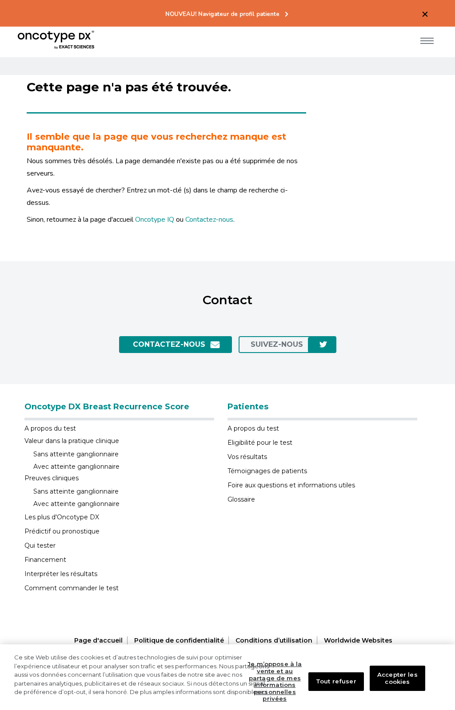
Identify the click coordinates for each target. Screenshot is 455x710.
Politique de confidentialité (179, 640)
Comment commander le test (71, 588)
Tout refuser (336, 681)
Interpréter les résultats (60, 574)
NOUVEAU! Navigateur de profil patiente (222, 14)
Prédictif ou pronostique (62, 531)
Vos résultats (247, 457)
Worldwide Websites (358, 640)
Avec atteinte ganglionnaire (76, 467)
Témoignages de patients (267, 471)
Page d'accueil (98, 640)
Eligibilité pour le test (260, 443)
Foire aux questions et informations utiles (291, 485)
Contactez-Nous (169, 344)
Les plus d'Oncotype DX (61, 517)
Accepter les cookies (397, 678)
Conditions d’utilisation (273, 640)
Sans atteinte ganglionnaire (76, 454)
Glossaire (241, 499)
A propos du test (50, 428)
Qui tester (40, 545)
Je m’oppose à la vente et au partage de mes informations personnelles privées (274, 681)
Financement (45, 560)
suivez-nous (277, 344)
